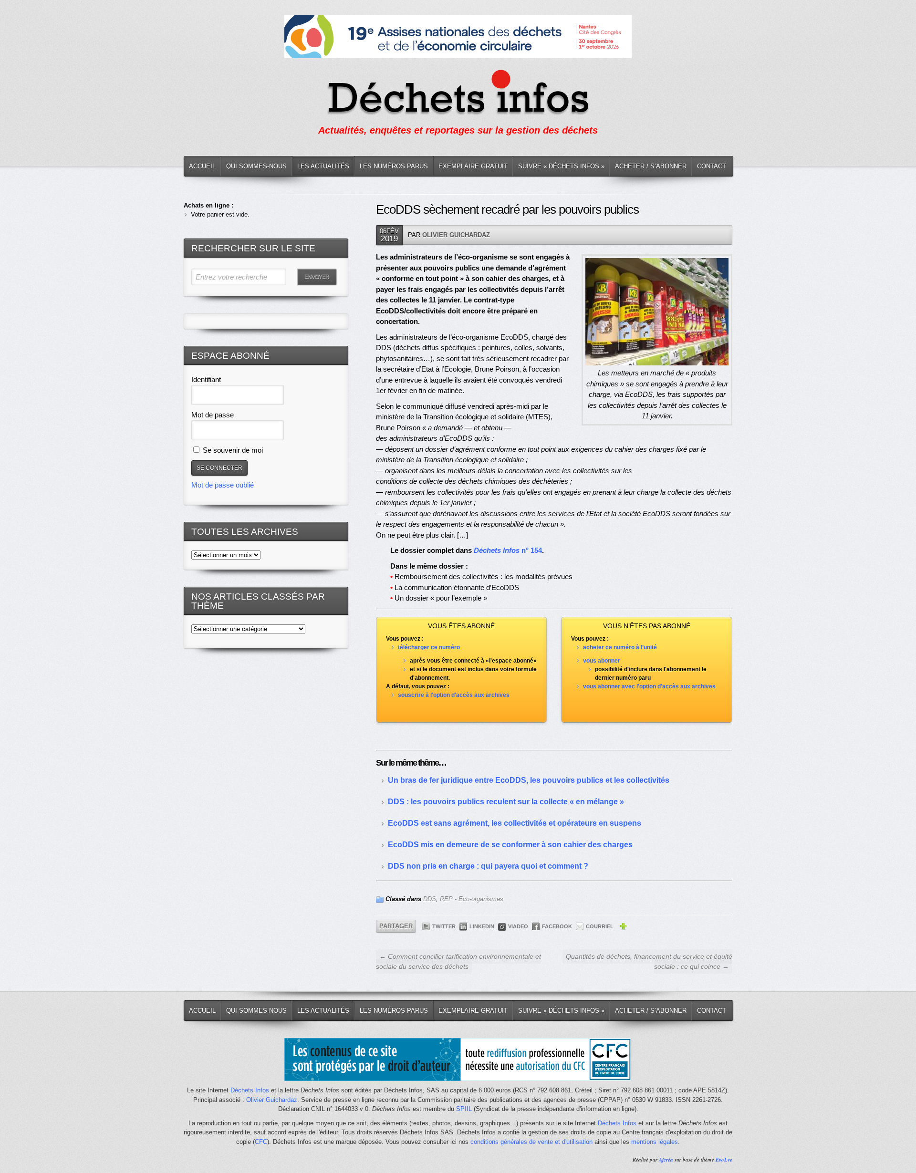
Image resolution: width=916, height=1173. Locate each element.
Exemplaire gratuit (473, 166)
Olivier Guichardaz (456, 235)
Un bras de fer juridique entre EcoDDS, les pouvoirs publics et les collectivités (528, 780)
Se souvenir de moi (232, 450)
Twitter (444, 926)
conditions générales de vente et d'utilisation (531, 1141)
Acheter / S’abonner (651, 166)
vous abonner (601, 660)
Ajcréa (666, 1159)
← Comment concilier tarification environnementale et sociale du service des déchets (458, 961)
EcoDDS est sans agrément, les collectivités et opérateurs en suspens (514, 823)
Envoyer (316, 276)
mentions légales (654, 1141)
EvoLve (724, 1159)
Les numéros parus (394, 166)
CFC (261, 1141)
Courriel (600, 926)
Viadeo (518, 926)
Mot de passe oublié (222, 485)
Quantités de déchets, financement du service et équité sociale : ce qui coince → (649, 961)
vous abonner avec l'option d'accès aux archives (649, 686)
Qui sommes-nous (256, 166)
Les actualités (323, 166)
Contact (711, 166)
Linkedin (481, 926)
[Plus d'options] (623, 928)
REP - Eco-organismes (471, 899)
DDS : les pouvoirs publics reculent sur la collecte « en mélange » (506, 802)
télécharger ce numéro (429, 647)
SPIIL (464, 1108)
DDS (429, 899)
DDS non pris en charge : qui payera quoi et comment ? (488, 866)
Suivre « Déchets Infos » (561, 166)
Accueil (202, 166)
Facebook (557, 926)
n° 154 (508, 550)
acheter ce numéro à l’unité (620, 647)
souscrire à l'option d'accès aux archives (454, 695)
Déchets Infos (249, 1090)
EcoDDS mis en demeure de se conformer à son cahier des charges (510, 845)
